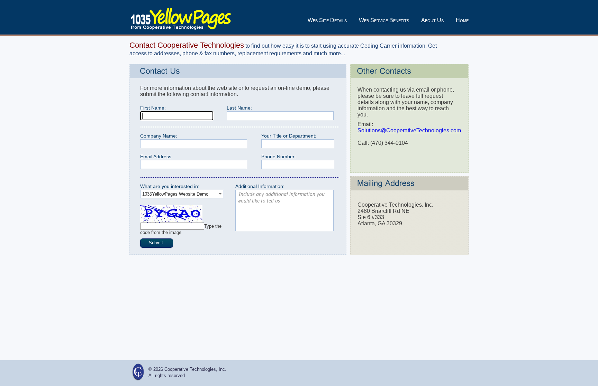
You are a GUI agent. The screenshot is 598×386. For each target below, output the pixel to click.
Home (462, 20)
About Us (432, 20)
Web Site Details (327, 20)
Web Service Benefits (384, 20)
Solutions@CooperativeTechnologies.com (409, 130)
